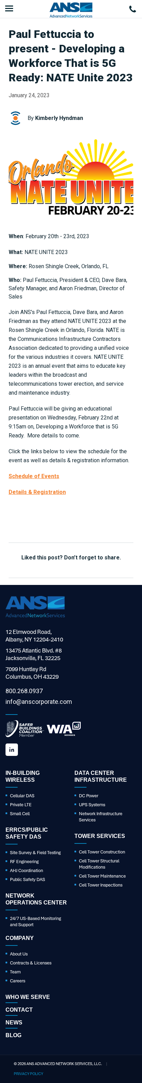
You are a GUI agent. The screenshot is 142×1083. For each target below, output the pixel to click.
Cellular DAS (22, 796)
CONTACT (19, 1010)
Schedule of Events (34, 476)
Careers (17, 981)
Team (15, 972)
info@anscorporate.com (39, 701)
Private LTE (21, 805)
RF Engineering (24, 861)
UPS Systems (92, 805)
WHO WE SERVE (28, 997)
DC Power (88, 796)
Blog (13, 1035)
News (14, 1022)
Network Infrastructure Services (100, 817)
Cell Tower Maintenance (102, 876)
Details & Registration (37, 492)
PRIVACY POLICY (28, 1073)
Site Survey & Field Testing (35, 853)
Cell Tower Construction (102, 852)
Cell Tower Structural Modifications (99, 864)
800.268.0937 (24, 691)
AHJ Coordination (26, 870)
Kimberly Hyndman (59, 118)
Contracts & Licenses (30, 963)
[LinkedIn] (12, 749)
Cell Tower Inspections (100, 885)
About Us (19, 954)
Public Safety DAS (27, 879)
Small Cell (20, 814)
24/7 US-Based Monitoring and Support (35, 921)
